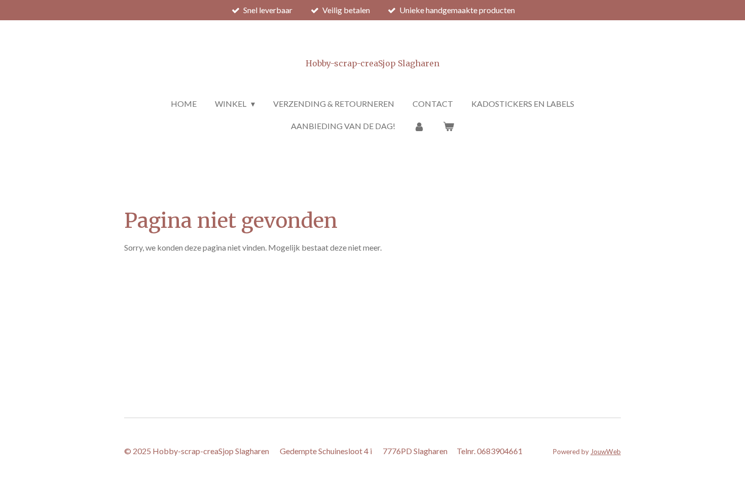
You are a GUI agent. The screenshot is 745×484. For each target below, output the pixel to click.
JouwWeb (605, 452)
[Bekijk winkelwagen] (448, 126)
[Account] (419, 126)
